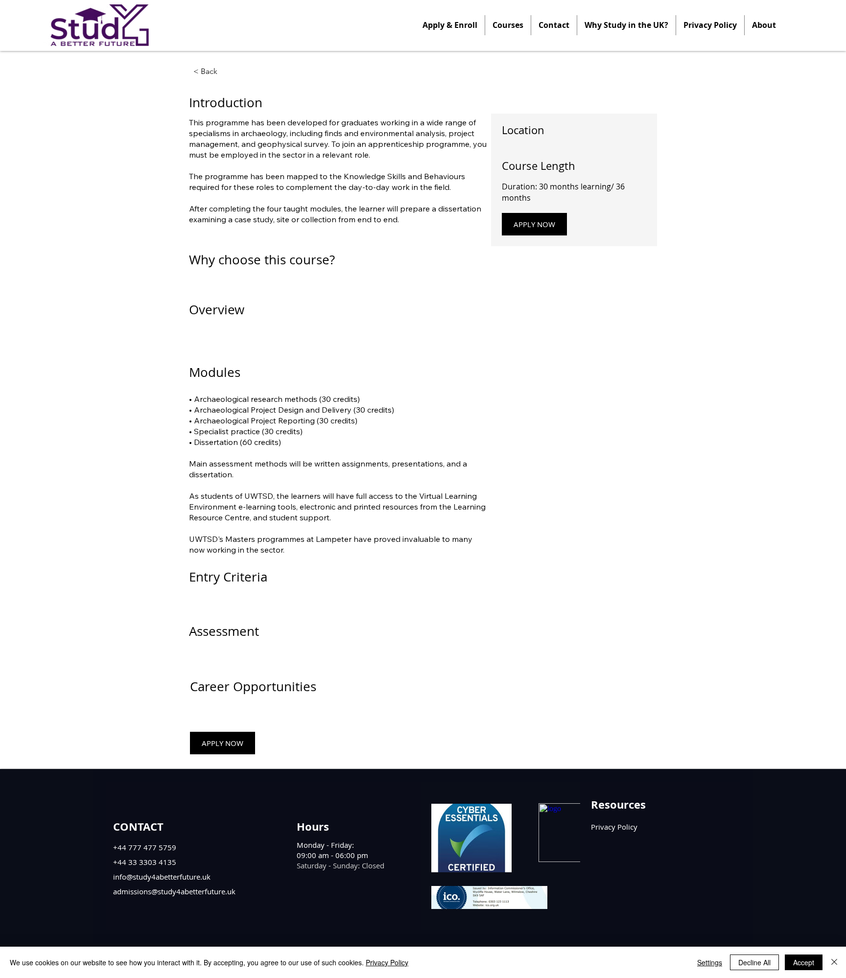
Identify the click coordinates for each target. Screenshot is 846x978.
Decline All (754, 962)
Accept (803, 962)
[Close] (834, 962)
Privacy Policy (387, 962)
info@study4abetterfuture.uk (162, 877)
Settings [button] (709, 962)
